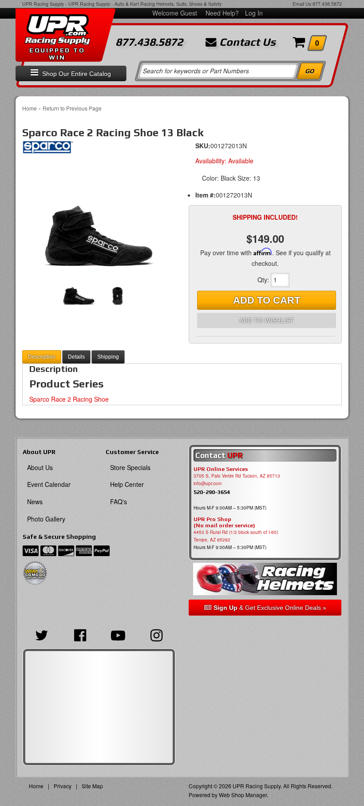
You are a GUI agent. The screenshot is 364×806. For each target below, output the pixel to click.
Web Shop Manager (243, 794)
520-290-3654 (212, 492)
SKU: (202, 145)
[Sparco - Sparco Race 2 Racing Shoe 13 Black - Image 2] (117, 289)
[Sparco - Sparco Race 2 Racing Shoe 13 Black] (47, 149)
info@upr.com (208, 483)
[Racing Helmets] (265, 579)
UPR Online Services (221, 469)
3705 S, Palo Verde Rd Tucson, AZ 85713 (237, 476)
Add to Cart (266, 300)
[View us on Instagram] (156, 634)
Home (29, 108)
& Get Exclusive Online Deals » (270, 607)
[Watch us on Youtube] (118, 634)
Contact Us (246, 42)
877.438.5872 (327, 3)
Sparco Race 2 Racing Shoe (69, 399)
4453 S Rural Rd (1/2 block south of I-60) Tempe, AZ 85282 (236, 536)
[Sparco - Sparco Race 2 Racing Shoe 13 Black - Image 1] (98, 214)
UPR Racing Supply (43, 3)
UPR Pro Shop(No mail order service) (224, 522)
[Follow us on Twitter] (42, 634)
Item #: (205, 194)
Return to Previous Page (72, 108)
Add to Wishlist (266, 320)
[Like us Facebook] (80, 634)
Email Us (302, 3)
